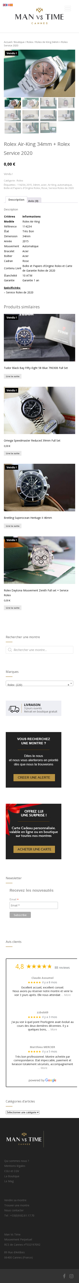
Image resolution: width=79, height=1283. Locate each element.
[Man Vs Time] (39, 31)
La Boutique (11, 1176)
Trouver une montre (16, 1205)
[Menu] (68, 8)
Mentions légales (14, 1166)
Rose (44, 188)
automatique (64, 184)
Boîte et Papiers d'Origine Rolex (22, 188)
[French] (8, 5)
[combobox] (39, 683)
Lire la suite (12, 376)
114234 (21, 184)
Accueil (8, 42)
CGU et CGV (11, 1171)
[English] (4, 5)
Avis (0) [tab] (33, 201)
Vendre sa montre (15, 1200)
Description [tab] (16, 199)
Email (14, 899)
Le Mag (9, 1181)
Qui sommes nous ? (16, 1161)
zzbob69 (42, 1012)
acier (44, 184)
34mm (36, 184)
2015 (29, 184)
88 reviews (62, 967)
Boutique (19, 42)
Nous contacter (14, 1210)
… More (66, 995)
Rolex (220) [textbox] (38, 685)
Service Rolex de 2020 (61, 188)
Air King (52, 184)
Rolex (30, 42)
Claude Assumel (42, 978)
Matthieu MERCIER (42, 1047)
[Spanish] (11, 5)
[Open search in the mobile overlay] (39, 650)
